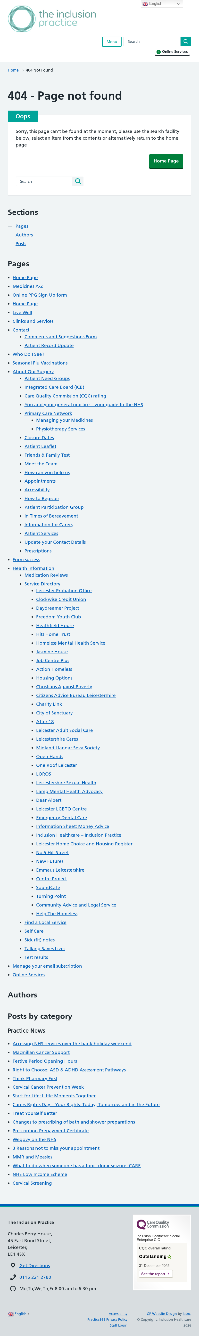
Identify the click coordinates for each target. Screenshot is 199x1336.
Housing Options (54, 678)
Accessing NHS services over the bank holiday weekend (72, 1043)
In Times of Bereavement (51, 516)
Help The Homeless (56, 913)
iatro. (187, 1314)
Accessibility (37, 490)
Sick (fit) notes (40, 940)
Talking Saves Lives (45, 948)
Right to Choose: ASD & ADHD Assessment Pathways (69, 1070)
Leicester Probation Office (64, 590)
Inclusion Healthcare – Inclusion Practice (78, 835)
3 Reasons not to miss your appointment (56, 1148)
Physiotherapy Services (60, 429)
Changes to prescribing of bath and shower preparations (74, 1122)
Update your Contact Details (55, 542)
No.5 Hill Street (52, 852)
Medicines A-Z (28, 286)
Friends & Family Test (47, 455)
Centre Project (51, 879)
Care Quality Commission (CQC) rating (65, 396)
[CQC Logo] (153, 1229)
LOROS (43, 774)
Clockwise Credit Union (61, 599)
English (155, 3)
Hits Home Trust (53, 634)
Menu (112, 41)
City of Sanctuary (54, 713)
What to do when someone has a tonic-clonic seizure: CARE (77, 1165)
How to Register (42, 498)
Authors (24, 235)
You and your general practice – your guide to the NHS (84, 404)
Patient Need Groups (47, 378)
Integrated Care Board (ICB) (54, 387)
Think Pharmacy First (35, 1078)
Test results (36, 957)
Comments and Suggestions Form (61, 337)
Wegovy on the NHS (34, 1139)
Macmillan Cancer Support (41, 1052)
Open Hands (49, 756)
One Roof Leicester (56, 765)
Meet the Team (41, 464)
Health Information (33, 568)
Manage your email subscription (47, 966)
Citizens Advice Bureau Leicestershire (76, 695)
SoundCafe (48, 887)
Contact (21, 330)
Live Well (22, 312)
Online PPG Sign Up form (40, 295)
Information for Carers (49, 524)
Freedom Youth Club (58, 617)
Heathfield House (55, 625)
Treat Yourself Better (35, 1113)
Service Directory (42, 584)
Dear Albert (48, 800)
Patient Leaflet (40, 446)
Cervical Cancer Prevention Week (48, 1087)
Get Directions (34, 1265)
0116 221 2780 (35, 1277)
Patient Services (41, 533)
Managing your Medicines (64, 420)
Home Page (166, 161)
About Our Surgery (33, 371)
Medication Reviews (46, 575)
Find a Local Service (45, 922)
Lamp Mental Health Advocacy (69, 791)
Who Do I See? (28, 354)
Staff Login (118, 1325)
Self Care (34, 931)
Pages (22, 226)
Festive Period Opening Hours (45, 1061)
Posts (21, 243)
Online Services (29, 975)
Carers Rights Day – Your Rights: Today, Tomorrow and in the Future (86, 1104)
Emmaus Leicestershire (60, 870)
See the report (153, 1274)
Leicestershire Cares (57, 739)
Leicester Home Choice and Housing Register (84, 844)
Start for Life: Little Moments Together (54, 1096)
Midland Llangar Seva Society (68, 748)
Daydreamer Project (57, 608)
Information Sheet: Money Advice (72, 826)
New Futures (49, 861)
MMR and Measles (32, 1157)
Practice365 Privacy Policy (107, 1319)
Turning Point (51, 896)
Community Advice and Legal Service (76, 905)
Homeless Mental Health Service (70, 643)
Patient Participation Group (54, 507)
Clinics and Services (33, 321)
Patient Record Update (49, 345)
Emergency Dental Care (61, 817)
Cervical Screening (32, 1183)
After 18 (45, 721)
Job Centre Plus (52, 660)
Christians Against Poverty (64, 686)
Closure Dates (39, 437)
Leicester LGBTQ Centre (61, 809)
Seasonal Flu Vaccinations (40, 363)
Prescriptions (38, 551)
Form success (26, 559)
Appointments (40, 481)
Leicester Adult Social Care (64, 730)
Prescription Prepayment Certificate (51, 1131)
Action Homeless (54, 669)
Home (13, 70)
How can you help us (47, 472)
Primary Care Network (48, 413)
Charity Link (49, 704)
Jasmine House (52, 652)
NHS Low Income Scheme (40, 1174)
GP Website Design (162, 1314)
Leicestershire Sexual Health (66, 782)
